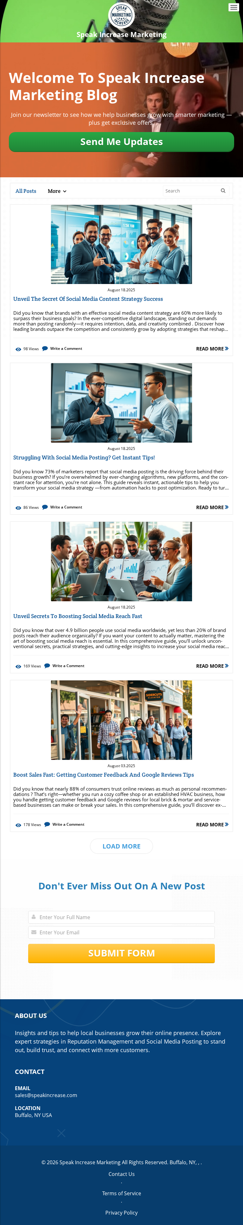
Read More (210, 348)
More (54, 190)
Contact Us (122, 1174)
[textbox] (121, 34)
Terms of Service (121, 1193)
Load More (121, 846)
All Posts (26, 190)
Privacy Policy (121, 1212)
